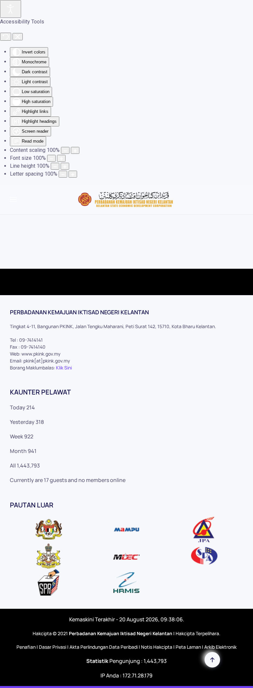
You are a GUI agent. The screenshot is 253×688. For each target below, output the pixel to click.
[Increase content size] (75, 150)
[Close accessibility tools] (18, 36)
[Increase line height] (65, 166)
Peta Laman (188, 647)
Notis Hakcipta (156, 647)
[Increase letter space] (73, 174)
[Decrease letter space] (63, 174)
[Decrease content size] (65, 150)
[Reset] (5, 37)
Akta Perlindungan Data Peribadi (104, 647)
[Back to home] (126, 199)
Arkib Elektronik (220, 647)
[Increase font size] (61, 158)
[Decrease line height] (55, 166)
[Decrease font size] (51, 158)
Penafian (26, 647)
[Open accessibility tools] (10, 9)
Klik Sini (64, 367)
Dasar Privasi (52, 647)
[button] (13, 199)
